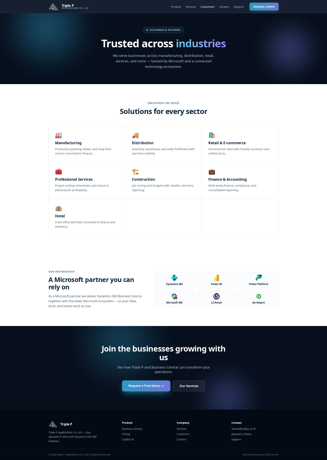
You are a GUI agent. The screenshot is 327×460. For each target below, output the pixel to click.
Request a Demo (264, 6)
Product (176, 7)
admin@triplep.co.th (243, 429)
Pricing (126, 434)
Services (191, 7)
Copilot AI (128, 439)
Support (239, 7)
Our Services (189, 386)
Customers (208, 7)
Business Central (132, 429)
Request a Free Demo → (146, 386)
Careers (224, 7)
